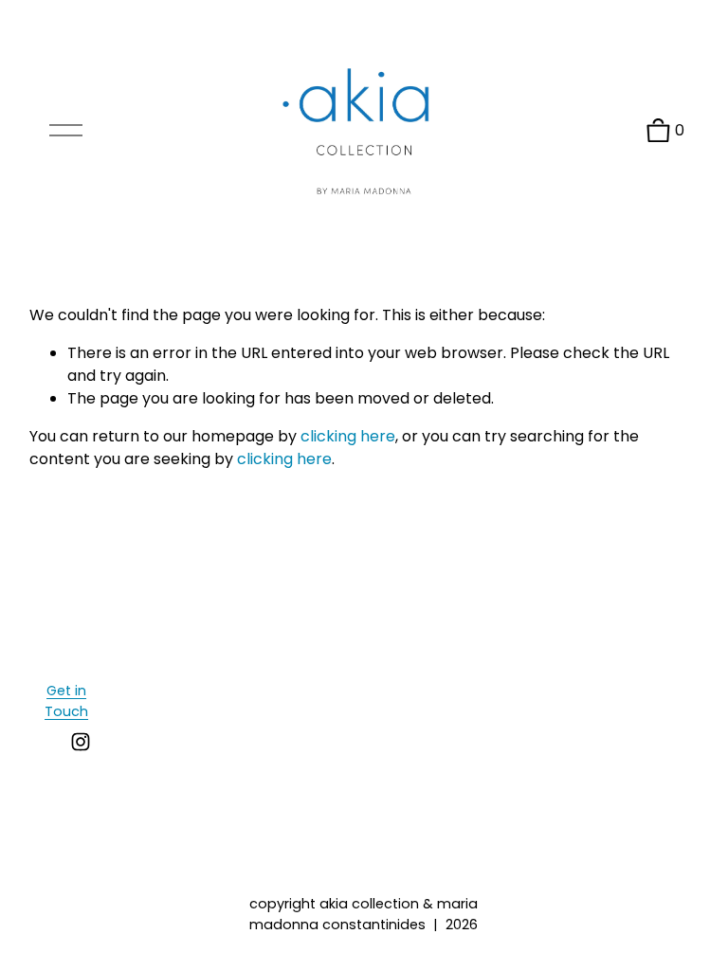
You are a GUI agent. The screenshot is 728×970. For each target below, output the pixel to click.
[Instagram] (80, 741)
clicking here (347, 436)
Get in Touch (66, 701)
